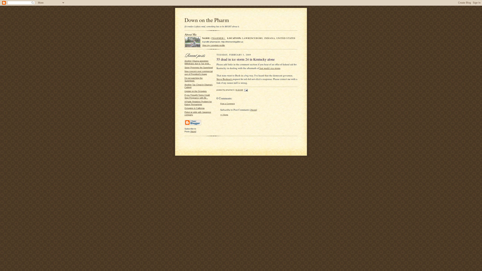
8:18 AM (239, 90)
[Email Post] (245, 90)
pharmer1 (218, 38)
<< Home (224, 115)
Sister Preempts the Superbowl (199, 67)
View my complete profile (213, 45)
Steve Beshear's (225, 79)
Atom (193, 131)
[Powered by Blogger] (193, 125)
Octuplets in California (194, 108)
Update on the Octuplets (196, 91)
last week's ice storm (269, 68)
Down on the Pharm (207, 20)
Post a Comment (227, 104)
